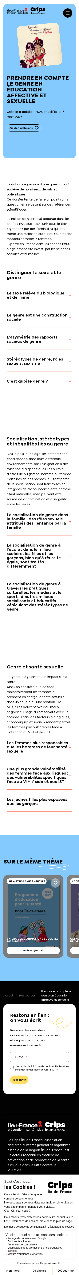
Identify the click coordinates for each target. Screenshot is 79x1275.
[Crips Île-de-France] (26, 10)
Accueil (8, 995)
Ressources (27, 995)
